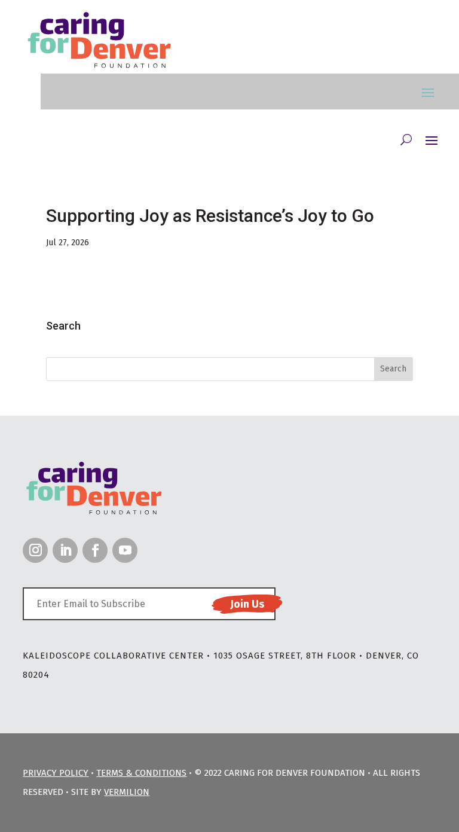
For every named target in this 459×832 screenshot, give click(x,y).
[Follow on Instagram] (35, 550)
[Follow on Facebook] (95, 550)
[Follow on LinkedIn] (65, 550)
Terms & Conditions (141, 772)
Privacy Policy (55, 772)
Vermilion (126, 792)
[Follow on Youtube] (124, 550)
